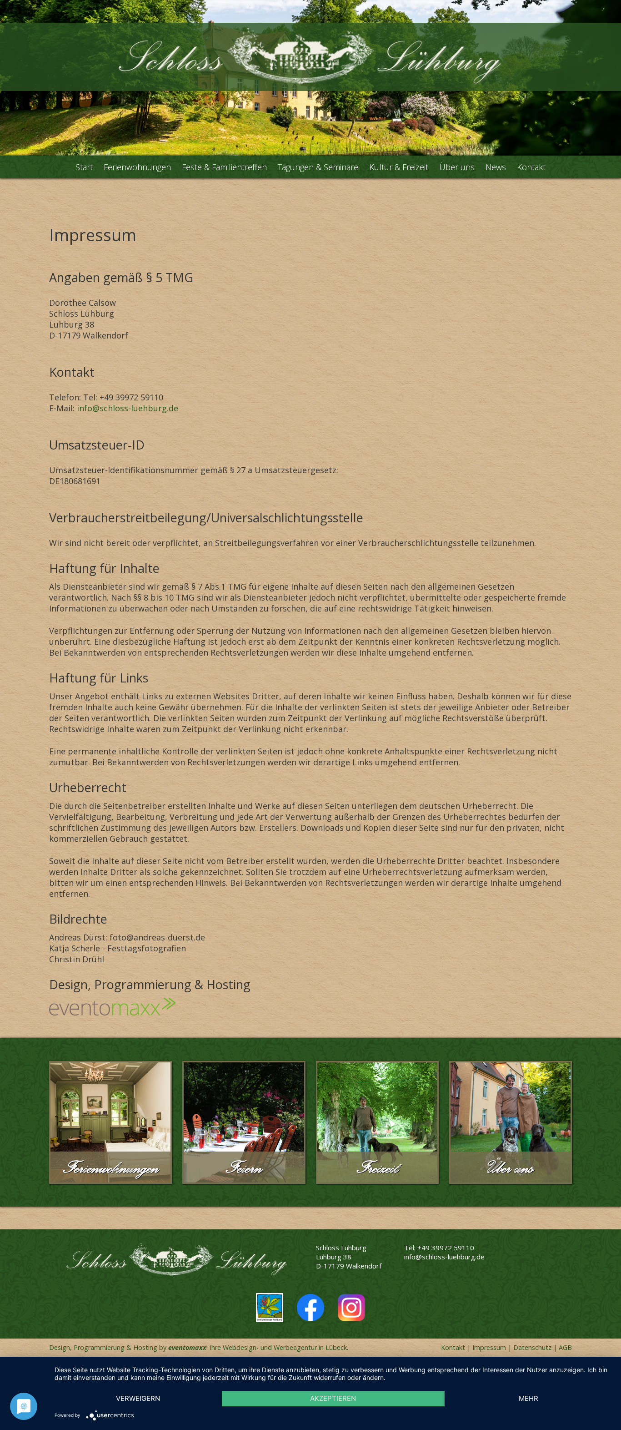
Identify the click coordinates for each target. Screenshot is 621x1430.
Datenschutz (532, 1347)
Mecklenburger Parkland (269, 1308)
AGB (565, 1347)
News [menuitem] (496, 167)
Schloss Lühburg (310, 56)
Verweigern (138, 1398)
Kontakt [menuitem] (531, 167)
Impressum (489, 1347)
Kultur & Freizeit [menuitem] (398, 167)
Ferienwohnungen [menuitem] (137, 167)
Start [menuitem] (84, 167)
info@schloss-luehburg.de (127, 408)
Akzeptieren (333, 1398)
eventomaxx (187, 1347)
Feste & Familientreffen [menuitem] (224, 167)
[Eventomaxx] (310, 1006)
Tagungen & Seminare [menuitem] (318, 167)
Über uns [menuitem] (457, 167)
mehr (528, 1398)
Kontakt (453, 1347)
